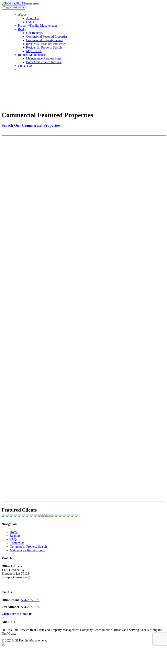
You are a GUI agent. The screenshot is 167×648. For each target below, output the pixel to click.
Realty (22, 29)
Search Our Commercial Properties (31, 125)
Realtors (15, 535)
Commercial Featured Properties (46, 36)
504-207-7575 (30, 600)
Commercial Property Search (44, 40)
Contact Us (25, 65)
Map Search (34, 51)
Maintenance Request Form (44, 58)
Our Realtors (34, 33)
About (22, 14)
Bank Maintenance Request (44, 62)
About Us (32, 18)
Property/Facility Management (37, 25)
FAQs (30, 22)
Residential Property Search (44, 47)
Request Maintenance (32, 54)
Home (14, 532)
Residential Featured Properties (46, 43)
